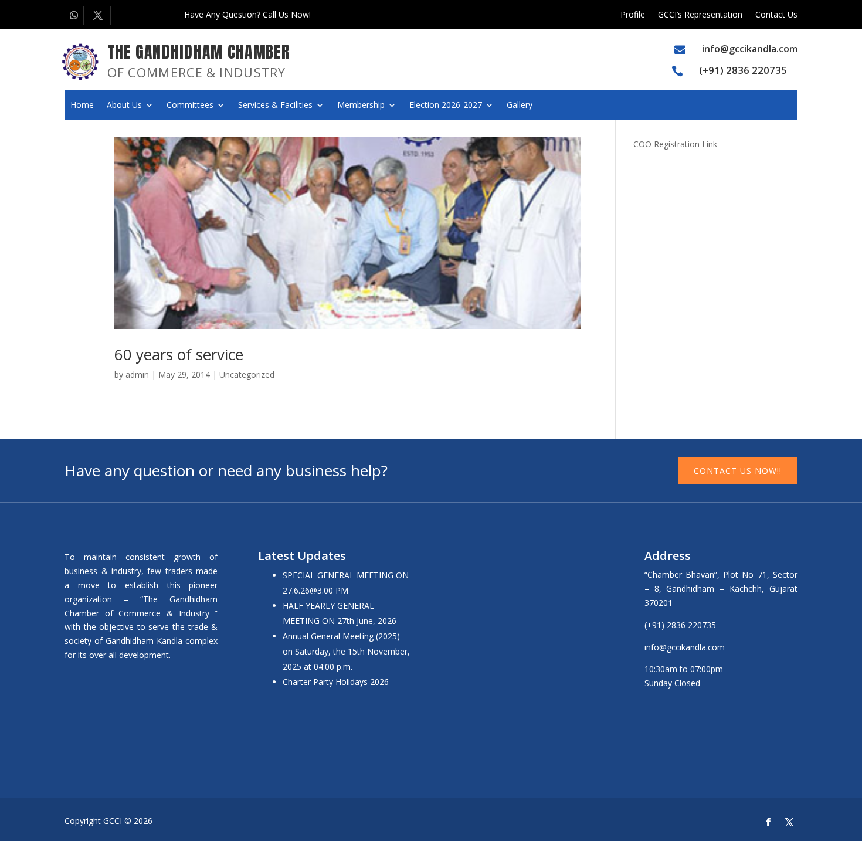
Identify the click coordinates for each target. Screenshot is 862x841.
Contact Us (776, 15)
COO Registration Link (675, 144)
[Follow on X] (100, 15)
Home (82, 105)
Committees (190, 105)
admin (137, 374)
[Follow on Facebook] (768, 822)
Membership (361, 105)
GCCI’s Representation (700, 15)
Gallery (519, 105)
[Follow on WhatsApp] (74, 15)
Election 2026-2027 (445, 105)
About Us (124, 105)
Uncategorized (246, 374)
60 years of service (178, 354)
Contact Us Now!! (738, 470)
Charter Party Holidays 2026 (336, 681)
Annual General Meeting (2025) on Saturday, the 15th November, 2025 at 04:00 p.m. (346, 651)
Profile (632, 15)
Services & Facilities (275, 105)
